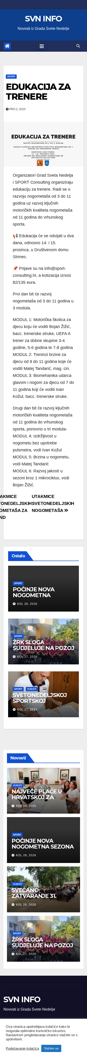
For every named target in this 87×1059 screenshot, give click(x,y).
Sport (11, 76)
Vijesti (31, 689)
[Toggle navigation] (42, 46)
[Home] (7, 46)
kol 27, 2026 (27, 656)
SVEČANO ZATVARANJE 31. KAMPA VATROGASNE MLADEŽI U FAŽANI (41, 899)
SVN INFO (43, 19)
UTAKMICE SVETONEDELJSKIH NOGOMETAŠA (53, 503)
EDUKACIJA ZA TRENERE (38, 91)
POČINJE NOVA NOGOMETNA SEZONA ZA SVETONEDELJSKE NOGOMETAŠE (43, 849)
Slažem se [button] (51, 1048)
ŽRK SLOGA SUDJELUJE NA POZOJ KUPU (43, 648)
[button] (78, 46)
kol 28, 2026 (27, 604)
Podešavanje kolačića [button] (22, 1048)
